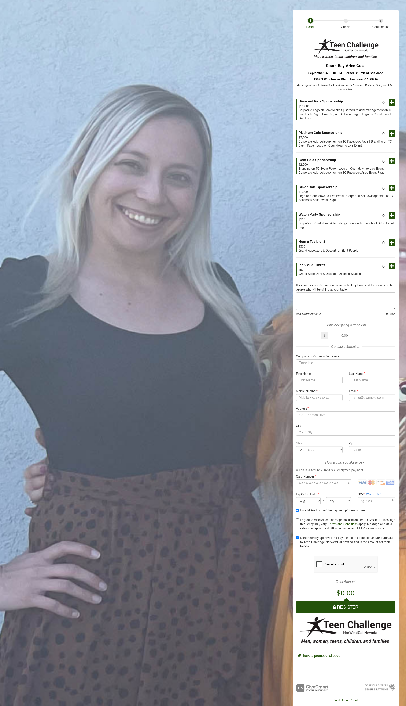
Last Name (357, 373)
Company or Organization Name (317, 356)
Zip (352, 443)
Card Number (306, 476)
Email (353, 391)
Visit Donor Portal (346, 700)
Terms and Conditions (343, 524)
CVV (361, 494)
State (300, 443)
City (299, 426)
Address (302, 408)
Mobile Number (307, 391)
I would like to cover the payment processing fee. (333, 510)
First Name (304, 373)
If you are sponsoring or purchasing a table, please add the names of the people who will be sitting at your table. (345, 287)
